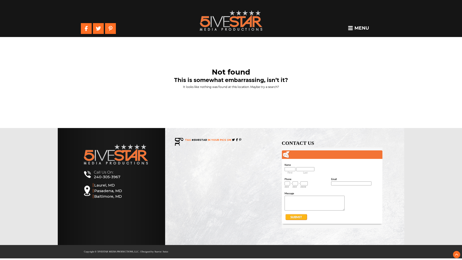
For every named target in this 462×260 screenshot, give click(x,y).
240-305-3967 (107, 177)
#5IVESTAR (199, 140)
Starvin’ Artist (161, 251)
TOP (456, 254)
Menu (361, 28)
